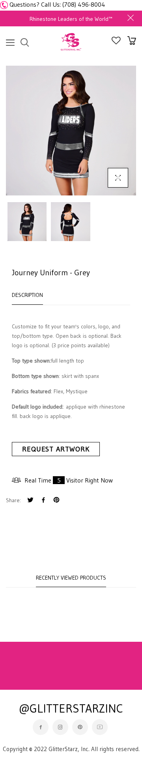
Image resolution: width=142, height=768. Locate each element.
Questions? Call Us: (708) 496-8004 (57, 4)
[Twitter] (30, 501)
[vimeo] (56, 501)
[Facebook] (43, 501)
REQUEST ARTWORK (56, 449)
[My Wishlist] (116, 42)
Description (27, 294)
